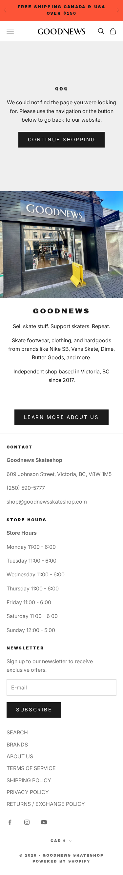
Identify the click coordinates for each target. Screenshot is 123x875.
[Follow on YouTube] (44, 822)
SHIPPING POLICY (29, 780)
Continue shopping (61, 139)
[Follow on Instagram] (27, 822)
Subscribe (34, 709)
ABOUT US (20, 756)
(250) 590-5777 (26, 488)
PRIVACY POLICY (28, 792)
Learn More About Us (61, 417)
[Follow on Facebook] (10, 822)
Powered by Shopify (61, 861)
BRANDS (17, 744)
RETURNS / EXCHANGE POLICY (46, 804)
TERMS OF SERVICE (31, 768)
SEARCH (17, 732)
